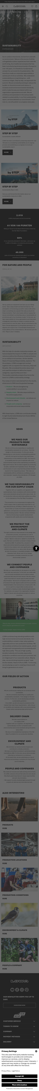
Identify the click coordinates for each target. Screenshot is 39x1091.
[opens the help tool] (36, 548)
